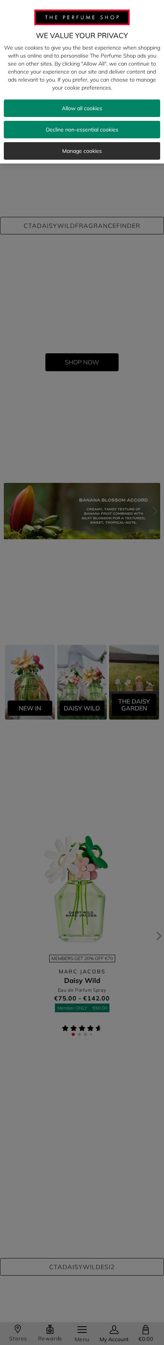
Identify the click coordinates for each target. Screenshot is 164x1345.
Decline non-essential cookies (82, 129)
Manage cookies (82, 150)
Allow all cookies (82, 108)
